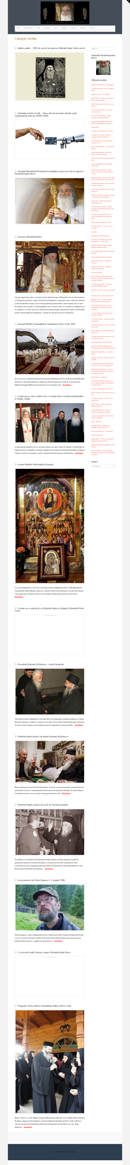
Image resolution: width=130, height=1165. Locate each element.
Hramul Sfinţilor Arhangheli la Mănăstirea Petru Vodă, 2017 (46, 324)
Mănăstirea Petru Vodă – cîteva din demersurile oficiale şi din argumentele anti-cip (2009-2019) (46, 114)
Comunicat (94, 232)
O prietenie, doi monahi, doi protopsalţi (102, 131)
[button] (128, 2)
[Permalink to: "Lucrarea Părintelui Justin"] (50, 267)
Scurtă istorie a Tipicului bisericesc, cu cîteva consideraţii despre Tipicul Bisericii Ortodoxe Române (102, 383)
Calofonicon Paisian (96, 272)
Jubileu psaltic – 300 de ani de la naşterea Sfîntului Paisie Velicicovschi (51, 48)
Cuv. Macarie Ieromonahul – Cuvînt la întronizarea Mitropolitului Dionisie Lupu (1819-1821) (102, 208)
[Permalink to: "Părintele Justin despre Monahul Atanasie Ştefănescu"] (50, 762)
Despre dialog (95, 127)
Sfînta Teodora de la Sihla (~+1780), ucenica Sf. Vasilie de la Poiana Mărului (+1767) (102, 172)
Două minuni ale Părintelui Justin (100, 236)
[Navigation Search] (15, 31)
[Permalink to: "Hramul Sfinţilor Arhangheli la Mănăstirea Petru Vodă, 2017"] (50, 351)
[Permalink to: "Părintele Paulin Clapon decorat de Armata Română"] (50, 832)
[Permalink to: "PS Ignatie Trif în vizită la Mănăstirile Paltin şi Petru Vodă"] (50, 1061)
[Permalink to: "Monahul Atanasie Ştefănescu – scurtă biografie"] (50, 691)
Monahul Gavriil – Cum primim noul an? (102, 295)
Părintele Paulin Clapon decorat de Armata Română (43, 804)
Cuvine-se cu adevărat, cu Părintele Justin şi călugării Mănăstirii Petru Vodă (49, 609)
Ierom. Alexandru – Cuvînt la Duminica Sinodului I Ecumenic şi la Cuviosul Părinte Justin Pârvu (103, 452)
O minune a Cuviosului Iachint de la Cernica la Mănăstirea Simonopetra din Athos (101, 216)
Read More (67, 385)
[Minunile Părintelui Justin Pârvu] (103, 68)
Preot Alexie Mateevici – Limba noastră (102, 431)
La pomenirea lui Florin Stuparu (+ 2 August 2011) (41, 880)
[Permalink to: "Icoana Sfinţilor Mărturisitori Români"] (50, 526)
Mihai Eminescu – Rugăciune (99, 377)
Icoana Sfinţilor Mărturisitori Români (35, 464)
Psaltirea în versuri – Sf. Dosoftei (100, 94)
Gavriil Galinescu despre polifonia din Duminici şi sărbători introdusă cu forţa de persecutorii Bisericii (102, 278)
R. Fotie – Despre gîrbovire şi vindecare (102, 389)
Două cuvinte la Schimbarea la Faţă (100, 222)
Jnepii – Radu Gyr (96, 421)
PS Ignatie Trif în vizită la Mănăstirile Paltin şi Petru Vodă (44, 1006)
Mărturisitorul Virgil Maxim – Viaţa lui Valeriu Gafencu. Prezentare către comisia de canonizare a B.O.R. (102, 371)
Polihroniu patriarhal (97, 435)
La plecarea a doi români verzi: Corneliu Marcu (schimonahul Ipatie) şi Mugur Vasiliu (49, 397)
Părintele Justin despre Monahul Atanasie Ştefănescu (43, 736)
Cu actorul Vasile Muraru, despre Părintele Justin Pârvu (44, 952)
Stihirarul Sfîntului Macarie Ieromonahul (102, 85)
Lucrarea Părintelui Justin (29, 236)
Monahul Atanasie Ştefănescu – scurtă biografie (41, 664)
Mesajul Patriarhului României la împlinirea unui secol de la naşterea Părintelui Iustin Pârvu (49, 172)
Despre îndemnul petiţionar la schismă (101, 257)
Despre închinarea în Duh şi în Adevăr (101, 342)
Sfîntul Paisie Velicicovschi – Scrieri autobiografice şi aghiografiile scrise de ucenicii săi (101, 307)
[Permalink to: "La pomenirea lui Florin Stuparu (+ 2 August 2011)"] (50, 907)
